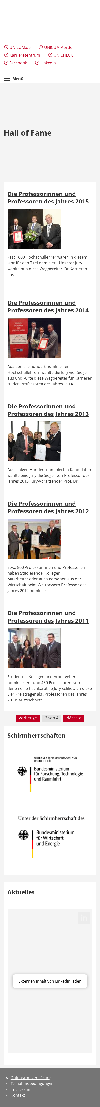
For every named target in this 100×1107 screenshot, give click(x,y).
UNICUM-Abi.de (58, 47)
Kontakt (18, 1095)
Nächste (73, 718)
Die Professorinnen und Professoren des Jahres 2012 (48, 507)
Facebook (18, 62)
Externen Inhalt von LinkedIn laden (50, 981)
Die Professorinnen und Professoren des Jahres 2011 (48, 616)
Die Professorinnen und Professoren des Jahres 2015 (48, 197)
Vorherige (28, 718)
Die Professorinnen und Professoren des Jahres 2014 (48, 306)
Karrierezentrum (24, 55)
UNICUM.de (20, 47)
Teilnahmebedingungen (32, 1083)
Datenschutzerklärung (31, 1077)
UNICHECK (63, 55)
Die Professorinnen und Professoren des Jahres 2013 (48, 410)
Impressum (21, 1089)
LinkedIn (48, 62)
